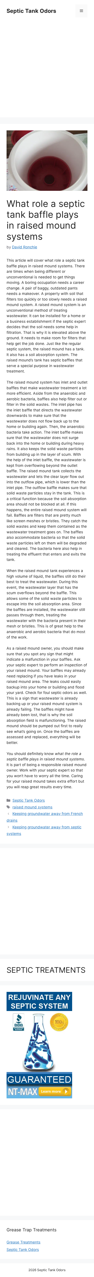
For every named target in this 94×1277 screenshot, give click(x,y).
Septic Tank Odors (31, 11)
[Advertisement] (47, 70)
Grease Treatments (23, 1242)
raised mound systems (32, 807)
